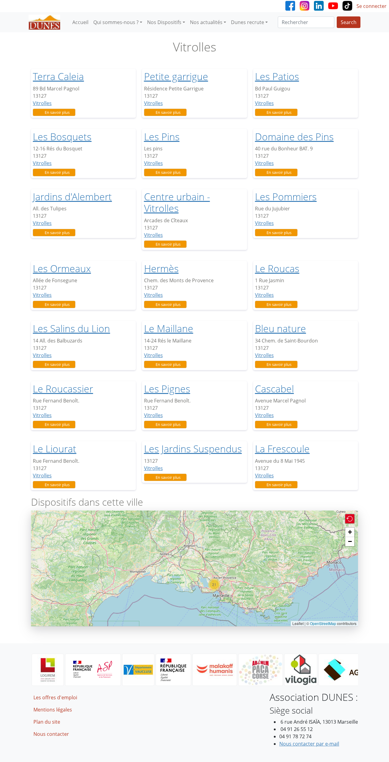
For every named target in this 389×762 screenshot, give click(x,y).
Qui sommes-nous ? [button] (116, 22)
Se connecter (371, 6)
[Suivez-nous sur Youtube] (333, 5)
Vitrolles (42, 103)
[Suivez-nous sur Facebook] (290, 5)
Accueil (80, 22)
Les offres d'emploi (55, 697)
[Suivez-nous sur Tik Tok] (347, 5)
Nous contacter (51, 734)
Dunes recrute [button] (247, 22)
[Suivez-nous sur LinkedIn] (319, 5)
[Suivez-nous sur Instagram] (304, 5)
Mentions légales (52, 709)
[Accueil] (47, 22)
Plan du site (46, 721)
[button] (214, 584)
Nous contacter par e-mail (309, 743)
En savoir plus (57, 112)
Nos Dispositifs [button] (164, 22)
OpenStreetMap (323, 623)
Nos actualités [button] (206, 22)
